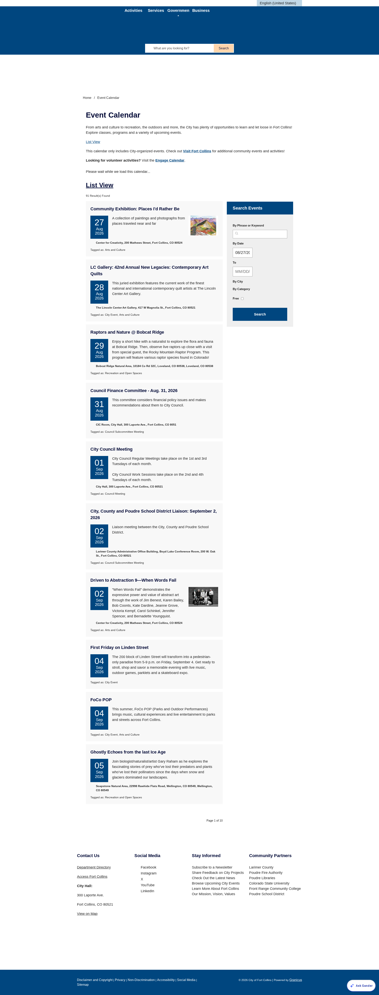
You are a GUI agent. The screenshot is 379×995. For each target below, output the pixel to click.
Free (236, 298)
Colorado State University (269, 883)
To (244, 262)
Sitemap (83, 984)
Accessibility (166, 980)
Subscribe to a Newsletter (212, 867)
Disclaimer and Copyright (95, 980)
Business (201, 10)
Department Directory (94, 867)
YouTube (148, 885)
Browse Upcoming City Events (216, 883)
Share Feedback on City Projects (218, 873)
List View (93, 142)
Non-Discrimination (141, 980)
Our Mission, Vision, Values (213, 894)
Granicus (295, 980)
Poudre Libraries (262, 878)
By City (238, 281)
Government (178, 12)
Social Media (186, 980)
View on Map (87, 914)
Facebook (148, 867)
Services (156, 10)
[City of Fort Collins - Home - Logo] (101, 17)
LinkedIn (147, 891)
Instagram (149, 873)
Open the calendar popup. (256, 252)
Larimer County (261, 867)
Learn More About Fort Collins (215, 889)
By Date (247, 243)
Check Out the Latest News (213, 878)
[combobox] (279, 3)
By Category (241, 289)
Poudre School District (266, 894)
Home (87, 97)
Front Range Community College (275, 889)
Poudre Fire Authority (265, 873)
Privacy (120, 980)
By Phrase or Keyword (248, 225)
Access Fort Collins (92, 877)
